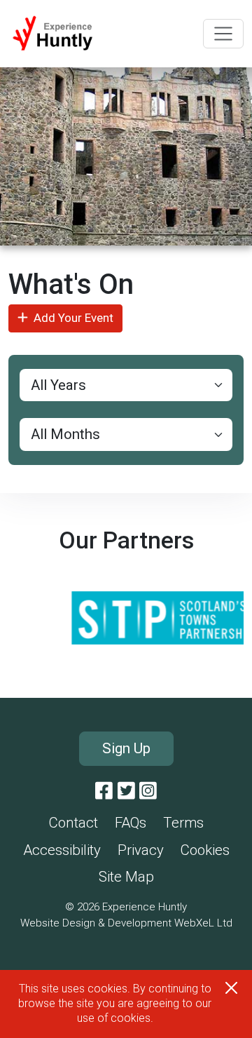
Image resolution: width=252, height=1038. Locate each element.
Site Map (126, 876)
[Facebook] (104, 791)
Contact (73, 822)
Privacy (141, 850)
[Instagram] (148, 791)
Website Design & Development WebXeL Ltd (126, 923)
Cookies (205, 850)
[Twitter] (126, 791)
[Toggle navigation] (223, 33)
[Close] (231, 988)
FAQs (130, 822)
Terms (183, 822)
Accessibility (62, 850)
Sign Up (126, 748)
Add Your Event (73, 318)
